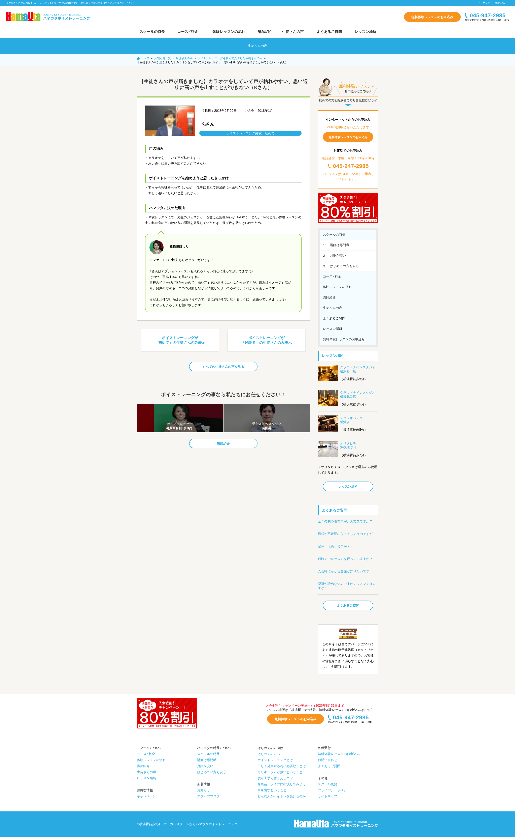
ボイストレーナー (180, 426)
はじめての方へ (269, 754)
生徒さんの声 (293, 32)
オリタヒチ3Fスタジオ (348, 445)
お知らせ (203, 790)
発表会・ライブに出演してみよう (282, 784)
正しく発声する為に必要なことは (282, 766)
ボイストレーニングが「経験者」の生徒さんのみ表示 (266, 340)
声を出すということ (272, 790)
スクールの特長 (152, 32)
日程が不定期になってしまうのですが (345, 534)
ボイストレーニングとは (275, 760)
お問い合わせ (501, 3)
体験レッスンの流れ (229, 32)
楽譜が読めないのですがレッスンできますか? (347, 586)
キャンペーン (146, 796)
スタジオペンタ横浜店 (351, 420)
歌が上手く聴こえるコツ (275, 778)
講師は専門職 (339, 245)
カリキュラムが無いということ (280, 772)
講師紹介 (265, 32)
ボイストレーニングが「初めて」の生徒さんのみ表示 (180, 340)
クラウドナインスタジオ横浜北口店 (357, 394)
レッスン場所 (365, 32)
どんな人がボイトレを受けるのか (282, 796)
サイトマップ (482, 3)
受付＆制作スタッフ (266, 426)
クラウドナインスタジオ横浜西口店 (357, 369)
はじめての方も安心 (344, 266)
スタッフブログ (208, 796)
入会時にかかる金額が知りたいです (343, 571)
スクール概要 (327, 784)
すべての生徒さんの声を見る (223, 366)
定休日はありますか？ (334, 546)
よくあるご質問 (329, 32)
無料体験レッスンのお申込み (432, 17)
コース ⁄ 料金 (187, 32)
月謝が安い (338, 255)
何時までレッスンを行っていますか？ (345, 558)
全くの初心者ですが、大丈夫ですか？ (345, 521)
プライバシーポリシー (334, 790)
